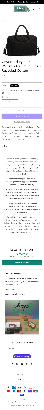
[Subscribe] (34, 348)
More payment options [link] (22, 122)
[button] (4, 9)
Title (3, 75)
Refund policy (19, 402)
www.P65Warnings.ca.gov (24, 220)
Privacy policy (31, 402)
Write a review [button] (22, 262)
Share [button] (6, 146)
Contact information (29, 405)
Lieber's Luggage (20, 399)
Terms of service (15, 405)
